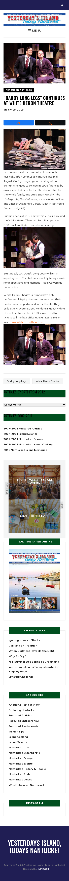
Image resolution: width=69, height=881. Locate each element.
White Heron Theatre (47, 381)
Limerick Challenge (21, 676)
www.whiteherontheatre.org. (27, 322)
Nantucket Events (21, 763)
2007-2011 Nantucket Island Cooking (28, 444)
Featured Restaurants (24, 726)
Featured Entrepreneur (24, 720)
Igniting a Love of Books (24, 640)
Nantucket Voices (20, 779)
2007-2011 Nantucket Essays (23, 439)
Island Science (18, 742)
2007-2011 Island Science (21, 433)
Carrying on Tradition (23, 645)
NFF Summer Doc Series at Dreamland (34, 661)
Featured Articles (19, 90)
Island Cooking (18, 736)
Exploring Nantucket (22, 710)
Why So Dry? (17, 656)
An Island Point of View (24, 704)
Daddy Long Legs (16, 381)
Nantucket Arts (19, 747)
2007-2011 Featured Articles (23, 428)
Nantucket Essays (21, 758)
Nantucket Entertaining (24, 752)
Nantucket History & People (27, 768)
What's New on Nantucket (26, 785)
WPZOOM (43, 868)
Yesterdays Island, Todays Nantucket (34, 846)
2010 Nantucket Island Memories (25, 450)
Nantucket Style (19, 774)
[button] (34, 30)
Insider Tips (16, 731)
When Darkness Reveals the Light (31, 650)
